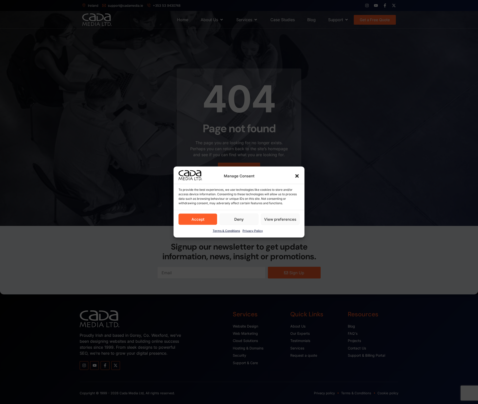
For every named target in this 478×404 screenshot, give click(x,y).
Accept (197, 219)
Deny (239, 219)
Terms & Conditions (226, 231)
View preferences (280, 219)
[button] (297, 176)
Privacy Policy (252, 231)
